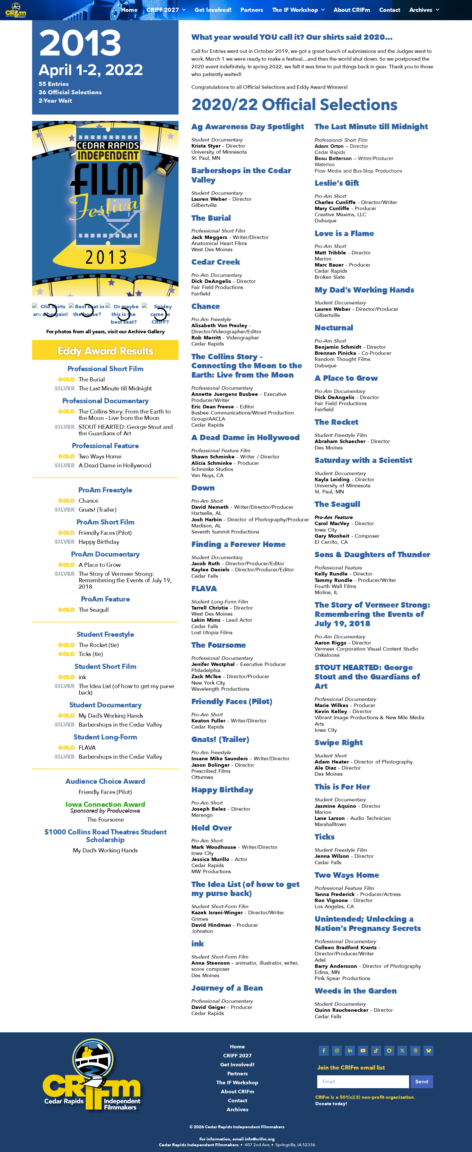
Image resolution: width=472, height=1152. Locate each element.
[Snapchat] (389, 1051)
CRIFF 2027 (162, 10)
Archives (421, 10)
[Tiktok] (376, 1051)
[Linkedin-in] (350, 1051)
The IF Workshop (295, 10)
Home (129, 10)
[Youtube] (363, 1051)
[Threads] (415, 1051)
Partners (251, 10)
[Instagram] (337, 1051)
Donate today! (331, 1104)
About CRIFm (352, 10)
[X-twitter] (402, 1051)
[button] (39, 316)
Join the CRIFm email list (351, 1068)
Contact (389, 10)
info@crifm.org (260, 1139)
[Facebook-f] (324, 1051)
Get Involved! (213, 10)
